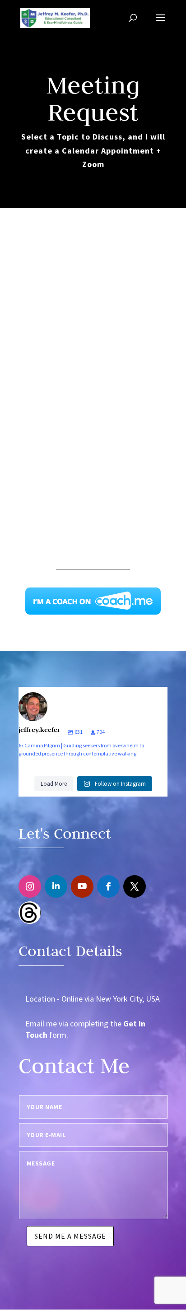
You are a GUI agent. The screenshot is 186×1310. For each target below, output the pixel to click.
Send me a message (70, 1235)
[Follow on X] (134, 886)
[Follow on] (30, 912)
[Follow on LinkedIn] (56, 886)
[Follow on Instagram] (30, 886)
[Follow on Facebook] (108, 886)
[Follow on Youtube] (82, 886)
